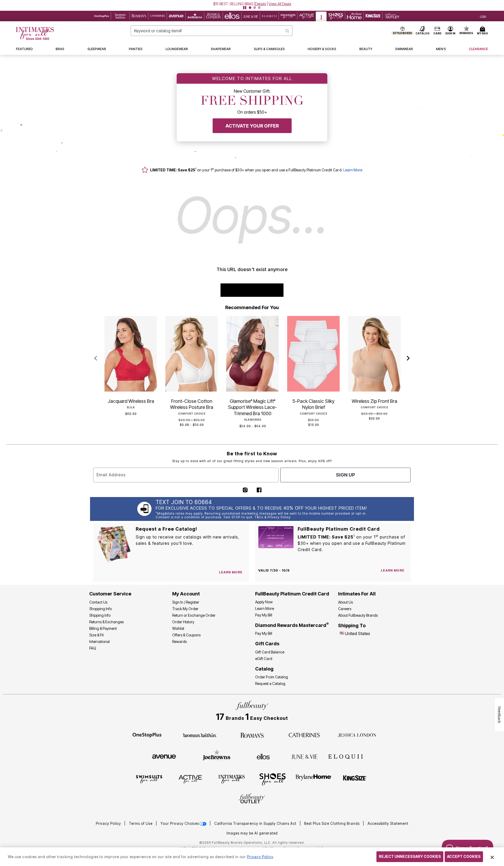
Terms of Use (141, 823)
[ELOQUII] (345, 755)
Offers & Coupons (186, 635)
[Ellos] (263, 756)
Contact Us (98, 602)
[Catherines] (304, 734)
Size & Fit (96, 635)
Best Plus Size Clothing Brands (332, 823)
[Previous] (95, 358)
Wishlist (178, 628)
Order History (183, 622)
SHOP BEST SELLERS (252, 290)
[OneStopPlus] (147, 734)
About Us (345, 602)
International (99, 641)
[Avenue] (164, 756)
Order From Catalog (271, 677)
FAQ (92, 648)
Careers (344, 608)
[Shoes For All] (272, 778)
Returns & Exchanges (106, 622)
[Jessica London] (357, 734)
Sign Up (345, 475)
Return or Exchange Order (194, 615)
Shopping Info (100, 608)
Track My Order (185, 608)
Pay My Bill (263, 615)
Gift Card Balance (269, 652)
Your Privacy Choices (179, 823)
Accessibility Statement (388, 823)
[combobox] (211, 30)
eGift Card (263, 658)
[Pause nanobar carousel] (245, 8)
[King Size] (355, 778)
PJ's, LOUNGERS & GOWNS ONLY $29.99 (233, 4)
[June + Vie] (304, 756)
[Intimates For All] (231, 778)
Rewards (179, 641)
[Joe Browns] (216, 755)
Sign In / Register (185, 602)
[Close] (492, 856)
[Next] (408, 358)
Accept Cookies (464, 856)
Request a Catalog (270, 683)
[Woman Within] (199, 734)
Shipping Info (100, 615)
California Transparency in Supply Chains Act (255, 823)
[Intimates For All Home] (35, 33)
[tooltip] (101, 16)
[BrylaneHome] (313, 778)
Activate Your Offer (252, 126)
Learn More (352, 170)
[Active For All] (190, 778)
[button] (252, 4)
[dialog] (483, 16)
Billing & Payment (103, 628)
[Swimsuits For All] (149, 778)
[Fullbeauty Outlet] (252, 799)
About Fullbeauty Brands (358, 615)
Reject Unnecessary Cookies (410, 856)
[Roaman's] (252, 734)
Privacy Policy (109, 823)
